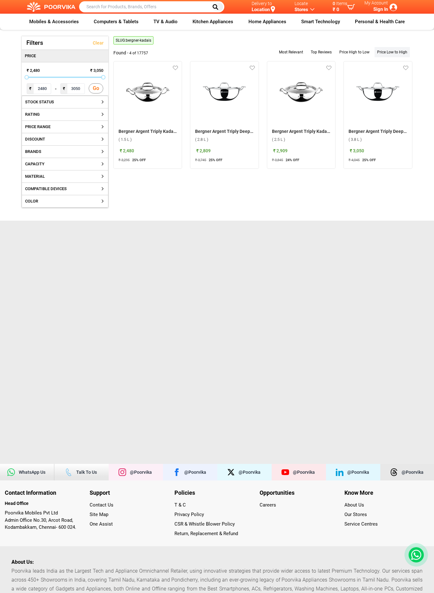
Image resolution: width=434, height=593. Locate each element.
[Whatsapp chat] (415, 554)
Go (96, 88)
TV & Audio (165, 21)
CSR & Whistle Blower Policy (204, 524)
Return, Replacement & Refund (206, 533)
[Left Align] (217, 7)
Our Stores (355, 514)
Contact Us (101, 505)
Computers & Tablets (116, 21)
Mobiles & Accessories (54, 21)
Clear (98, 42)
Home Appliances (267, 21)
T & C (180, 505)
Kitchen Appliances (213, 21)
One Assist (101, 524)
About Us (354, 505)
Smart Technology (320, 21)
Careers (268, 505)
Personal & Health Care (380, 21)
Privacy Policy (189, 514)
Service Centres (361, 524)
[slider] (26, 77)
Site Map (99, 514)
